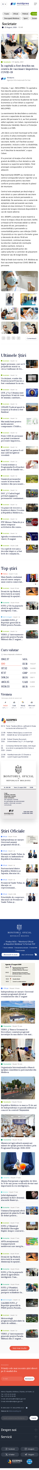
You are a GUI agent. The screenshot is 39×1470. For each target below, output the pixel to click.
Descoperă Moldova (11, 18)
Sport (26, 18)
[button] (35, 584)
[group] (19, 578)
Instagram (8, 338)
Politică (25, 14)
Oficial (15, 14)
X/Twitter (14, 338)
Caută (34, 1418)
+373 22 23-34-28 (10, 1394)
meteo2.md (18, 698)
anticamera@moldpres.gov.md (16, 1399)
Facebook (4, 338)
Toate (6, 14)
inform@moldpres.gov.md (14, 1401)
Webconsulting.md (15, 1411)
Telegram (18, 338)
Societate (9, 24)
